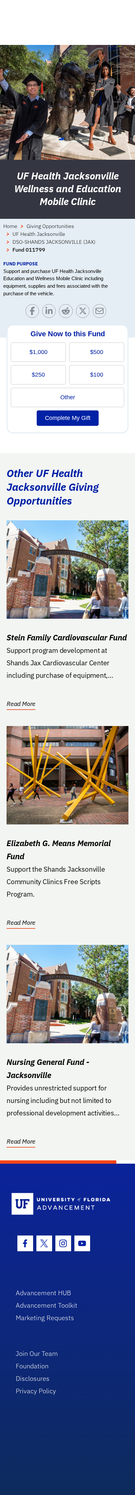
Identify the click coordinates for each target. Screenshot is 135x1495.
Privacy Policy (36, 1390)
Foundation (32, 1365)
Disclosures (32, 1378)
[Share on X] (84, 312)
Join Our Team (37, 1353)
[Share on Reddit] (67, 312)
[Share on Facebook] (34, 312)
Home (10, 226)
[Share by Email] (101, 312)
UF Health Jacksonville (38, 234)
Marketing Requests (45, 1317)
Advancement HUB (43, 1292)
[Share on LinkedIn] (50, 312)
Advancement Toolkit (46, 1305)
